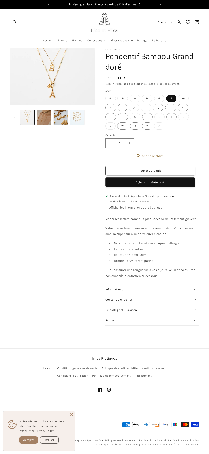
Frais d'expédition (133, 83)
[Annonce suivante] (160, 4)
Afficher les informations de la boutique (135, 207)
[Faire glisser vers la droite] (90, 117)
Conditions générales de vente (77, 368)
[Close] (72, 414)
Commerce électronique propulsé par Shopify (76, 440)
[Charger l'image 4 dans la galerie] (77, 117)
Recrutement (143, 375)
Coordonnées (192, 444)
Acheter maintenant (150, 182)
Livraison (47, 368)
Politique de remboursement (111, 375)
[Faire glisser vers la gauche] (14, 117)
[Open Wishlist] (187, 22)
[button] (14, 22)
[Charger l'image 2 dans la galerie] (44, 117)
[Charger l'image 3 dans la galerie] (60, 117)
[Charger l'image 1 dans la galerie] (27, 117)
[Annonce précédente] (48, 4)
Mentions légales (171, 444)
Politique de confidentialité (119, 368)
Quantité (110, 135)
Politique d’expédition (110, 444)
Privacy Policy (45, 431)
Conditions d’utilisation (186, 440)
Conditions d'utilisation (72, 375)
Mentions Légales (153, 368)
